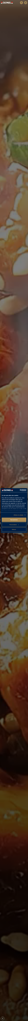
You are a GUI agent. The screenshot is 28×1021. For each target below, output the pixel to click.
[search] (21, 2)
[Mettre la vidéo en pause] (2, 1018)
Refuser (14, 529)
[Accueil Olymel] (7, 3)
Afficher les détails (18, 515)
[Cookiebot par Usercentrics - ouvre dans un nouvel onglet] (20, 490)
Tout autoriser (14, 519)
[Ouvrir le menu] (25, 2)
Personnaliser (13, 524)
